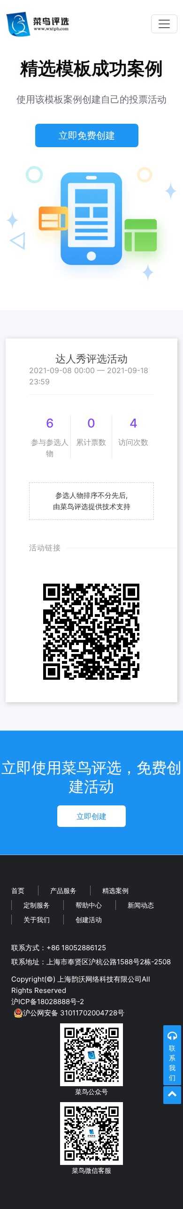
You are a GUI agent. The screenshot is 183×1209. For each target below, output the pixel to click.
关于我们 (36, 920)
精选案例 (115, 890)
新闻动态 (141, 905)
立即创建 (91, 816)
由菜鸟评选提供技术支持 (91, 506)
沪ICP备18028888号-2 (47, 1001)
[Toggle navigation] (164, 24)
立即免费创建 (87, 135)
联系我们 (172, 1062)
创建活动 (89, 920)
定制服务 (36, 905)
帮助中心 (89, 905)
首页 (17, 890)
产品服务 (63, 890)
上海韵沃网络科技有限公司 (99, 979)
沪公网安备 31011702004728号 (73, 1012)
